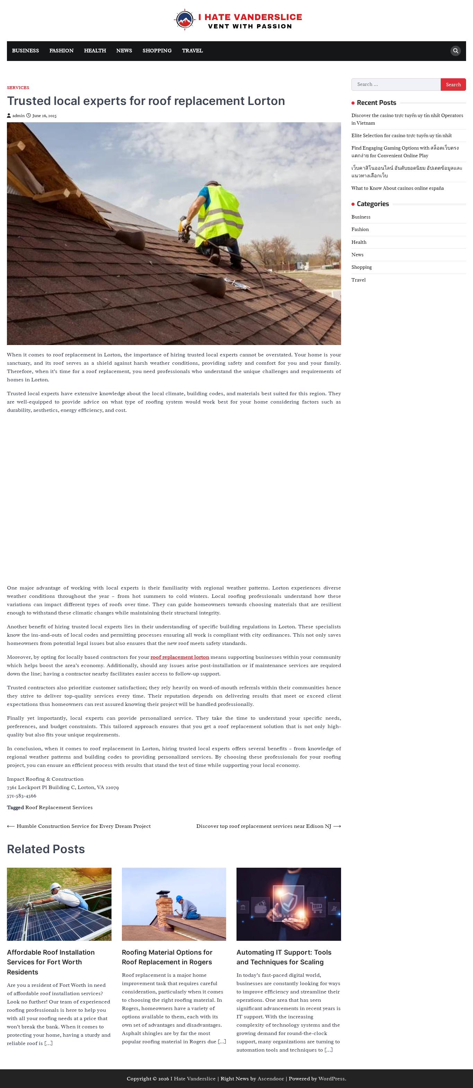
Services (18, 87)
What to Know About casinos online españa (397, 188)
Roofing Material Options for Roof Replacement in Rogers (167, 957)
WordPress (332, 1078)
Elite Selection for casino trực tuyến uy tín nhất (401, 135)
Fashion (62, 50)
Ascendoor (271, 1078)
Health (95, 50)
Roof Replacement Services (59, 807)
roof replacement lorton (180, 657)
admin (18, 115)
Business (25, 50)
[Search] (455, 51)
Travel (192, 50)
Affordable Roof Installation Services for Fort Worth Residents (51, 962)
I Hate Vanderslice (193, 1078)
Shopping (157, 50)
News (124, 50)
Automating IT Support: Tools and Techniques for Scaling (284, 957)
